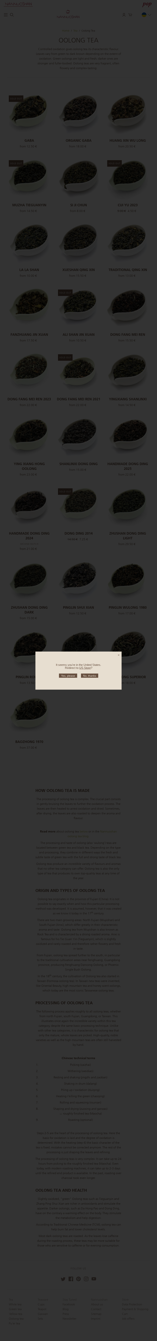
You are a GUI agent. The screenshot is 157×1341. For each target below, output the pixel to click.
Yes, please (68, 675)
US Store (85, 667)
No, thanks (89, 675)
